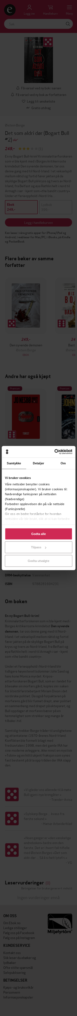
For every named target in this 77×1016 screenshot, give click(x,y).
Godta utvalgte (38, 560)
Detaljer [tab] (38, 463)
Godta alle (38, 533)
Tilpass (36, 547)
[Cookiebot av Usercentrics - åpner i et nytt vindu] (54, 451)
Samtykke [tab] (14, 463)
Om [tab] (63, 463)
